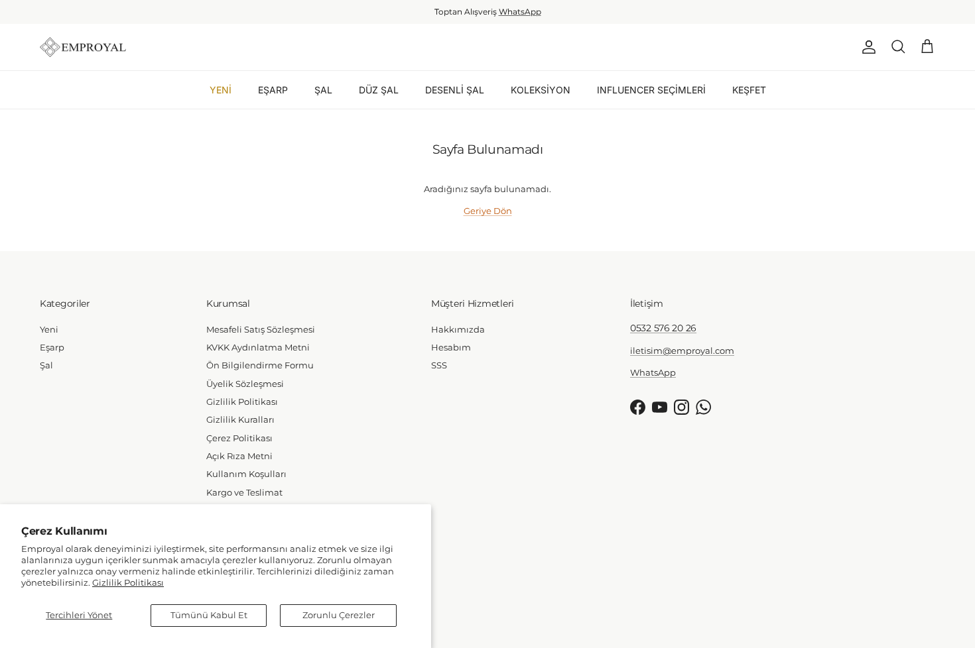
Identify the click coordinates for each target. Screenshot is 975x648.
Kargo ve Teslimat (244, 492)
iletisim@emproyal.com (682, 350)
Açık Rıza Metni (239, 456)
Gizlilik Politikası (128, 582)
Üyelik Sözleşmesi (245, 383)
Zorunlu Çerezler (338, 615)
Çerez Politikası (239, 438)
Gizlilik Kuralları (240, 419)
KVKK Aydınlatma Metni (258, 347)
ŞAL (323, 89)
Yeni (49, 329)
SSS (439, 365)
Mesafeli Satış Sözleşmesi (260, 329)
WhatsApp (520, 12)
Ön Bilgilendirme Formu (260, 365)
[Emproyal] (83, 47)
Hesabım (451, 347)
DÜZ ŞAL (379, 89)
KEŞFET (749, 89)
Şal (46, 365)
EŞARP (273, 89)
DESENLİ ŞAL (454, 89)
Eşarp (52, 347)
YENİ (220, 89)
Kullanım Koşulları (246, 473)
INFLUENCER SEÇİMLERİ (651, 89)
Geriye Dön (488, 210)
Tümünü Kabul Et (208, 615)
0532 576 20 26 (663, 328)
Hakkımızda (458, 329)
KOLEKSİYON (540, 89)
